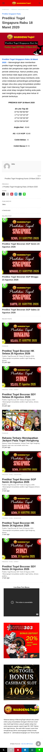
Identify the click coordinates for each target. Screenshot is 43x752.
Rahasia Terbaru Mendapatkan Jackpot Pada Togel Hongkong (20, 439)
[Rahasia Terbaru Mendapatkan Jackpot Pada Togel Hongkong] (21, 420)
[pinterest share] (11, 194)
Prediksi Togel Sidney (10, 389)
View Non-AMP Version (27, 743)
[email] (10, 750)
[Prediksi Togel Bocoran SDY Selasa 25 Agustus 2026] (21, 376)
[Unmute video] (21, 602)
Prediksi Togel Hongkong (11, 518)
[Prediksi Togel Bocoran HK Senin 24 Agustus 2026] (21, 505)
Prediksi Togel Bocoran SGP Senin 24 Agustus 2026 (19, 480)
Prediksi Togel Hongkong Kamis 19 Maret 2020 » (23, 178)
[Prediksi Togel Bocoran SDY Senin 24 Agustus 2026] (21, 548)
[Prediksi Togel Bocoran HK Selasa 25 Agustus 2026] (21, 333)
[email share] (7, 194)
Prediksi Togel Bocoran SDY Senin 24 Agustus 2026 (19, 567)
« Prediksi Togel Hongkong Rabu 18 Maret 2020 (20, 187)
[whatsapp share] (20, 194)
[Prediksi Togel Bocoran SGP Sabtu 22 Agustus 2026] (21, 295)
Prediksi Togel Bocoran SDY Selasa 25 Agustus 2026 (19, 395)
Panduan (5, 346)
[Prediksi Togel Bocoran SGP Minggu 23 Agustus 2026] (21, 262)
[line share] (24, 194)
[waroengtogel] (21, 3)
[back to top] (38, 743)
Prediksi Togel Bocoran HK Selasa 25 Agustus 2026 (18, 352)
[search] (40, 3)
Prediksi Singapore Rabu (20, 9)
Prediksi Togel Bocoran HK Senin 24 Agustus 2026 (18, 524)
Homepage (5, 9)
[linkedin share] (16, 194)
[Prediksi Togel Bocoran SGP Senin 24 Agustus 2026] (21, 229)
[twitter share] (3, 194)
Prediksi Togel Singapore (12, 474)
